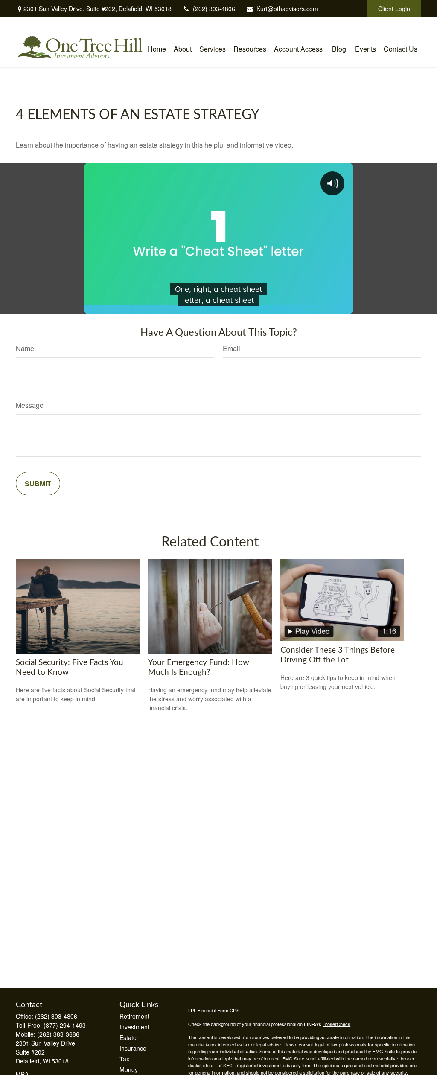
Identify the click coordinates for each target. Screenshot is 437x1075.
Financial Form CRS (218, 1010)
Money (128, 1069)
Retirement (134, 1016)
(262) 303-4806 (214, 8)
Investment (134, 1027)
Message (30, 405)
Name (25, 348)
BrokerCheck (336, 1023)
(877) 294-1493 (65, 1025)
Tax (124, 1059)
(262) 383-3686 (58, 1034)
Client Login (394, 8)
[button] (157, 48)
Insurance (132, 1048)
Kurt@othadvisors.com (287, 8)
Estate (128, 1037)
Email (231, 348)
